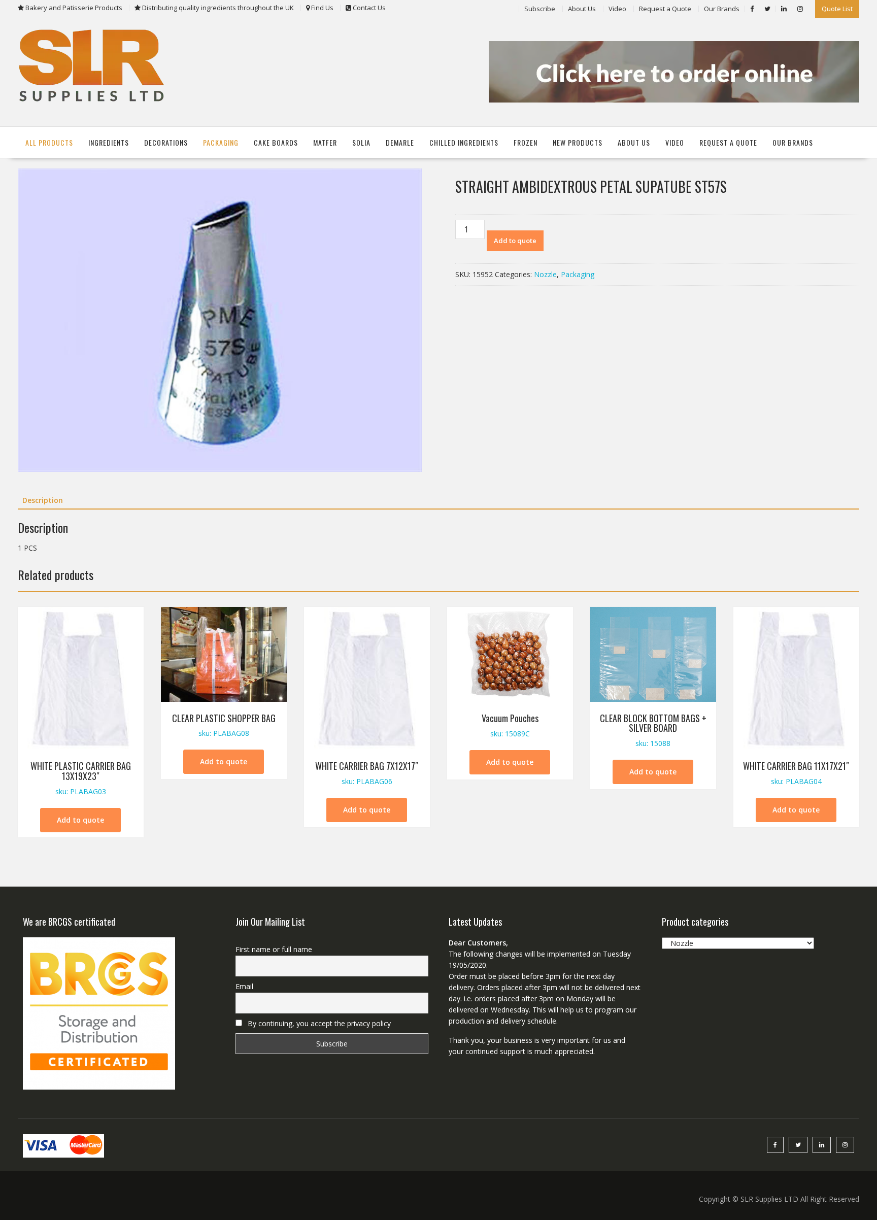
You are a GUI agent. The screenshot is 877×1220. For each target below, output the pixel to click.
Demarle (400, 142)
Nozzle (545, 274)
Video (617, 8)
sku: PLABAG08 (224, 724)
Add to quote (515, 240)
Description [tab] (42, 500)
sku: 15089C (510, 724)
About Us (582, 8)
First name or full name (273, 949)
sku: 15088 (653, 730)
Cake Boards (276, 142)
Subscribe (539, 8)
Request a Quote (665, 8)
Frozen (525, 142)
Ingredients (108, 142)
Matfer (325, 142)
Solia (361, 142)
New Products (577, 142)
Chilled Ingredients (463, 142)
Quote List (837, 8)
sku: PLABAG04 (796, 772)
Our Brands (721, 8)
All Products (49, 142)
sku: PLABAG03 (80, 777)
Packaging (221, 142)
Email (244, 986)
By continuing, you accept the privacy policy (318, 1023)
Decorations (166, 142)
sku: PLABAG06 (366, 772)
